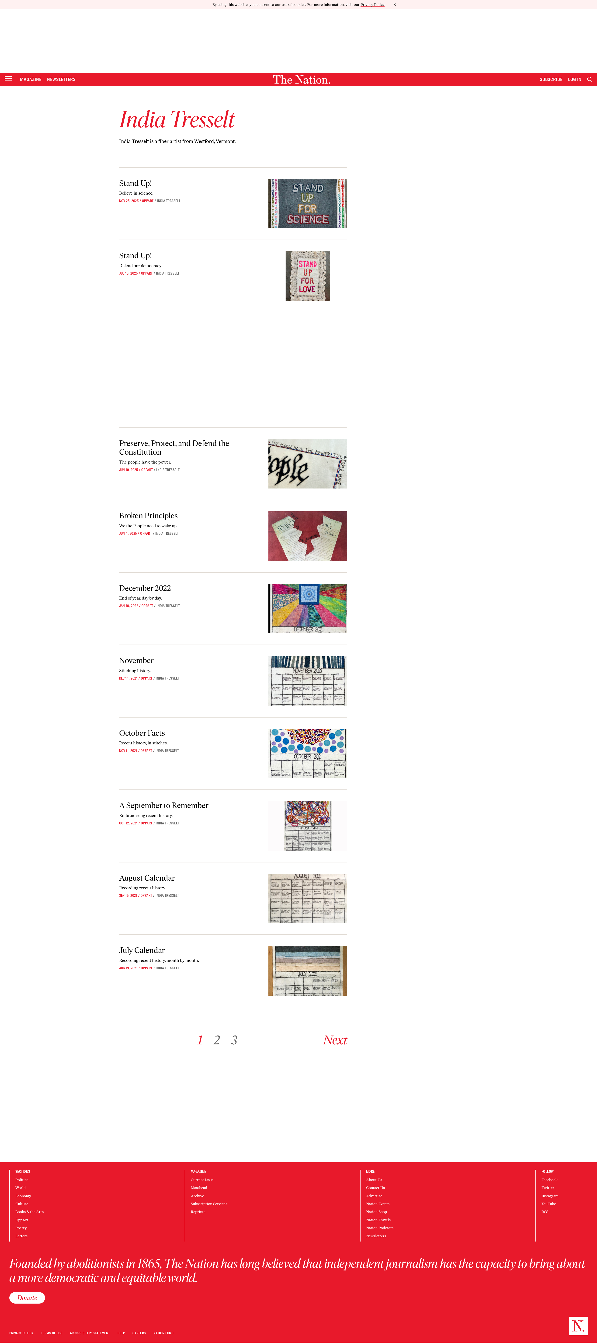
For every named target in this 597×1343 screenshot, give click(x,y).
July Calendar (142, 950)
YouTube (548, 1204)
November (136, 660)
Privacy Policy (373, 4)
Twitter (547, 1188)
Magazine (31, 79)
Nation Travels (378, 1220)
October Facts (142, 733)
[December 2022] (307, 608)
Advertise (374, 1196)
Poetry (21, 1228)
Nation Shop (376, 1212)
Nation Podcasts (379, 1228)
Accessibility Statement (90, 1333)
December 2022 (145, 588)
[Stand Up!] (307, 204)
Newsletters (61, 79)
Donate (27, 1298)
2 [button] (217, 1040)
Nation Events (377, 1204)
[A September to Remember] (307, 826)
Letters (21, 1236)
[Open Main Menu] (8, 79)
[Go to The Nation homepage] (301, 79)
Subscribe (551, 79)
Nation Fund (163, 1333)
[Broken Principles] (307, 536)
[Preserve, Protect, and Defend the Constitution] (307, 464)
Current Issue (202, 1180)
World (20, 1188)
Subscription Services (209, 1204)
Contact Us (375, 1188)
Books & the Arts (29, 1212)
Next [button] (335, 1040)
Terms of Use (51, 1333)
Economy (23, 1196)
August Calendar (147, 878)
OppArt (148, 201)
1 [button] (200, 1040)
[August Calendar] (307, 898)
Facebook (549, 1180)
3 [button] (234, 1040)
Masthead (199, 1188)
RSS (544, 1212)
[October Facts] (307, 753)
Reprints (198, 1212)
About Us (374, 1180)
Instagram (550, 1196)
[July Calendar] (307, 970)
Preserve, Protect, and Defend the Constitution (174, 448)
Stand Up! (135, 183)
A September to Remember (163, 805)
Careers (139, 1333)
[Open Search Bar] (589, 79)
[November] (307, 681)
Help (121, 1333)
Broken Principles (148, 515)
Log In (575, 79)
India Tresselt (168, 201)
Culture (21, 1204)
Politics (21, 1180)
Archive (197, 1196)
